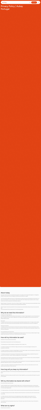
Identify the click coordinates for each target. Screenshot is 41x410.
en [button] (29, 2)
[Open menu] (38, 2)
